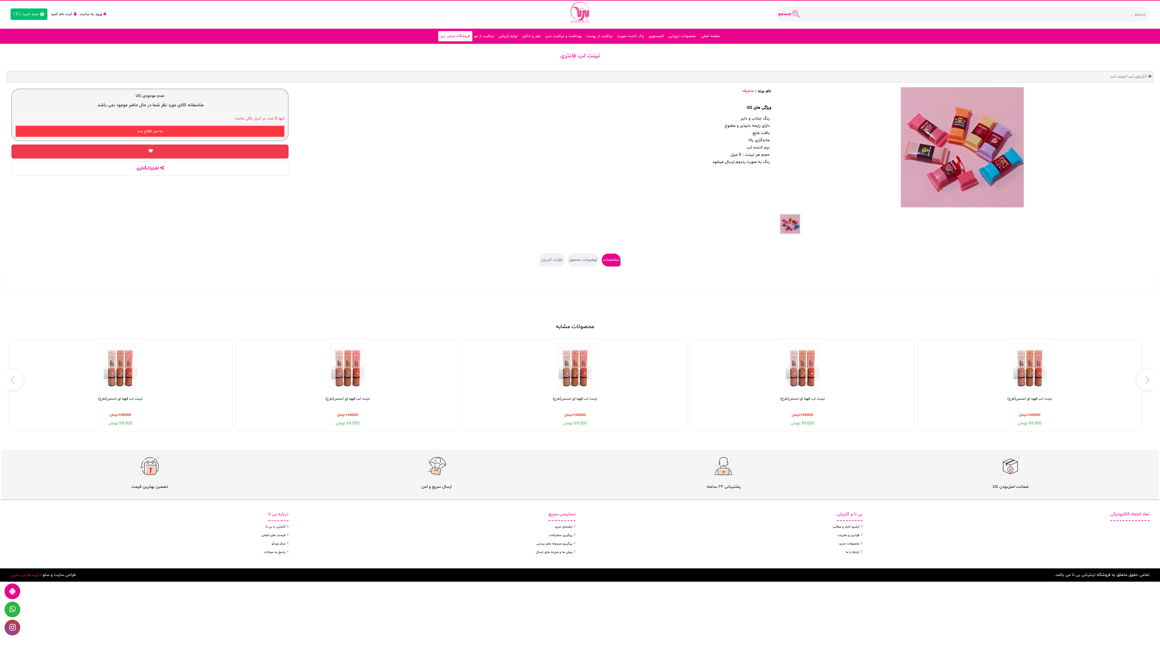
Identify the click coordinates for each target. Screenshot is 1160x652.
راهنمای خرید (563, 527)
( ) (26, 14)
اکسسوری (656, 36)
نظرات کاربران (552, 260)
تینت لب (1117, 76)
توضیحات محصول (583, 260)
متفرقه (748, 91)
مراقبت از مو (484, 36)
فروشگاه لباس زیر (455, 36)
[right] (12, 379)
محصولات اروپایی (682, 36)
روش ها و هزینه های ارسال (554, 552)
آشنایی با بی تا (275, 527)
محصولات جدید (849, 544)
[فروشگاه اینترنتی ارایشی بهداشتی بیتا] (580, 12)
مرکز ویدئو (278, 544)
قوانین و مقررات (848, 535)
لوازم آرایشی (508, 36)
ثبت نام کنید (61, 14)
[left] (1147, 379)
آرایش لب (1136, 76)
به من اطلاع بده (150, 131)
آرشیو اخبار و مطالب (846, 527)
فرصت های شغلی (273, 535)
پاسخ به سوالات (274, 552)
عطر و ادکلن (531, 36)
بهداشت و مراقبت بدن (563, 36)
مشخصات (611, 260)
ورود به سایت (91, 14)
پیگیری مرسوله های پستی (554, 544)
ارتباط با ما (852, 552)
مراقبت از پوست (599, 36)
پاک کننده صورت (630, 36)
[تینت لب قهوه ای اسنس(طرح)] (1030, 367)
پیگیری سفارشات (560, 535)
